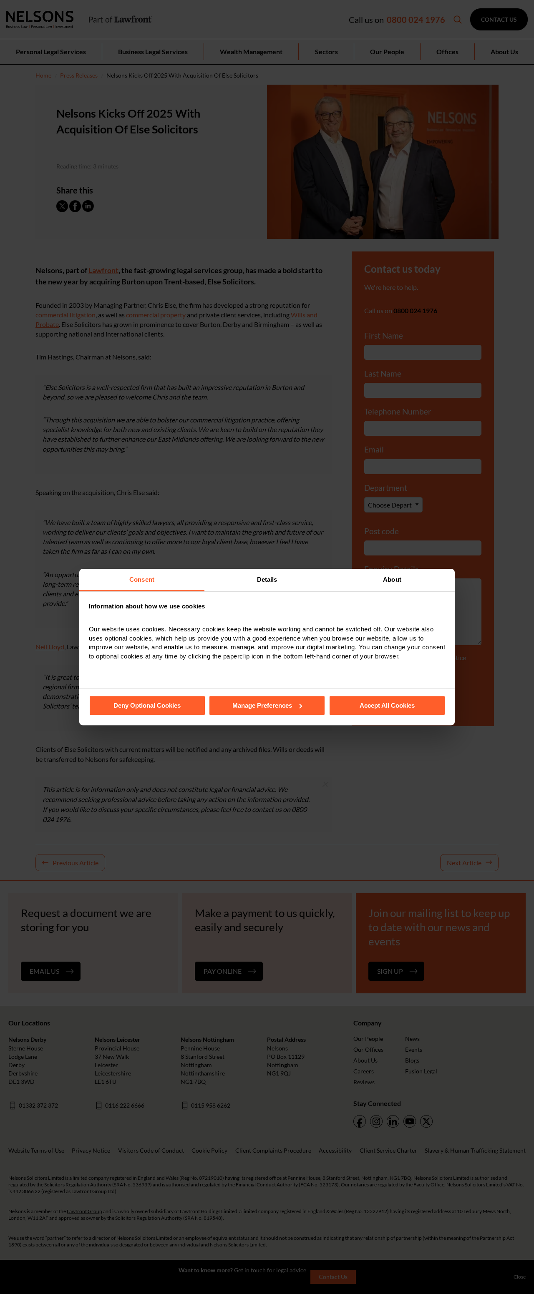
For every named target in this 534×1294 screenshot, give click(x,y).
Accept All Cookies (387, 705)
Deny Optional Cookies (147, 705)
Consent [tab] (141, 579)
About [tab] (392, 579)
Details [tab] (267, 579)
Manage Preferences (262, 705)
